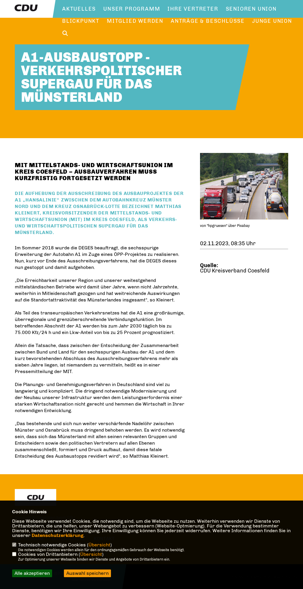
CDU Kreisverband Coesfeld (235, 270)
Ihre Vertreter (192, 9)
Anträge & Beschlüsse (208, 21)
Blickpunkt (80, 21)
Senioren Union (251, 9)
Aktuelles (79, 9)
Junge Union (272, 21)
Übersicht (99, 545)
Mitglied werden (135, 21)
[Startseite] (35, 497)
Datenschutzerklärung (57, 535)
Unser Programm (131, 9)
